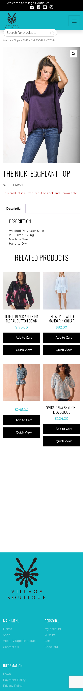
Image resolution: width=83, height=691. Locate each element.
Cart (47, 641)
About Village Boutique (19, 641)
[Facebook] (38, 8)
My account (53, 629)
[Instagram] (51, 8)
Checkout (51, 647)
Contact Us (11, 647)
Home (7, 40)
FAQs (7, 674)
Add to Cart (24, 337)
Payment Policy (14, 680)
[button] (73, 53)
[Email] (32, 8)
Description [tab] (14, 208)
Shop (6, 635)
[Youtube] (45, 8)
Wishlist (50, 635)
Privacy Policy (13, 686)
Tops (17, 40)
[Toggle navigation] (74, 20)
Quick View (24, 350)
